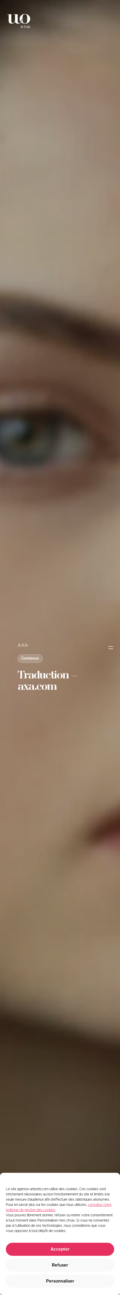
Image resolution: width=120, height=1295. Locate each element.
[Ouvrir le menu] (110, 647)
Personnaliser (60, 1281)
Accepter (60, 1249)
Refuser (60, 1265)
